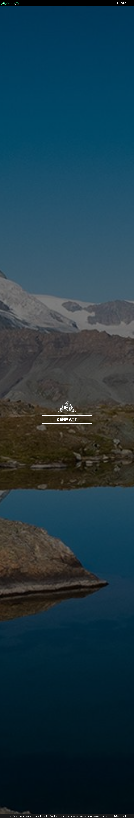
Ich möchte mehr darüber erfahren (113, 816)
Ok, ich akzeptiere (94, 816)
